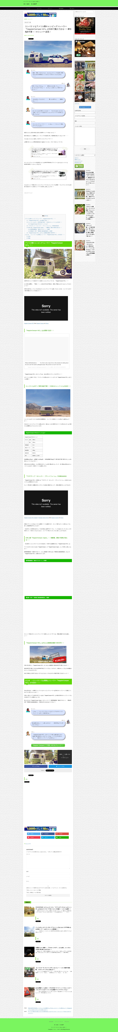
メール (28, 876)
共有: (29, 236)
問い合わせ (72, 8)
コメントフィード (78, 161)
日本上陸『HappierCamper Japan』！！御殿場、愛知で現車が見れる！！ (44, 227)
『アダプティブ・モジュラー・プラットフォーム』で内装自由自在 (43, 225)
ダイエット (50, 8)
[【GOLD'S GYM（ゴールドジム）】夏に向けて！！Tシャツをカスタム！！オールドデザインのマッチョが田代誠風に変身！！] (80, 86)
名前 (27, 871)
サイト (27, 881)
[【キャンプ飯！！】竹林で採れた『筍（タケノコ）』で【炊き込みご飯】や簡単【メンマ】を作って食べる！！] (90, 76)
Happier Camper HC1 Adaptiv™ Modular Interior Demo (36, 517)
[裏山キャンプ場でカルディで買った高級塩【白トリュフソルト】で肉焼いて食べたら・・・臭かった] (80, 97)
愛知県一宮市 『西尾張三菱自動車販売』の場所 (40, 231)
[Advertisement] (35, 203)
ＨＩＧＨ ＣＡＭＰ (30, 4)
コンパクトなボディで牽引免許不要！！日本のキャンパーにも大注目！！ (44, 222)
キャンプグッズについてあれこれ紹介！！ (59, 1027)
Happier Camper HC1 (29, 323)
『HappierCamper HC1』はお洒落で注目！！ (38, 220)
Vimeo (47, 323)
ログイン (77, 157)
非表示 (46, 215)
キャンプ (28, 8)
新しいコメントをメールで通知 (34, 890)
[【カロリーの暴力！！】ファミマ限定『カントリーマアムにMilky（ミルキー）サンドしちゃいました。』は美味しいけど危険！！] (80, 76)
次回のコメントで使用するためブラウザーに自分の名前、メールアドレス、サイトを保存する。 (46, 887)
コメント (28, 854)
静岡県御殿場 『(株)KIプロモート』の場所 (39, 229)
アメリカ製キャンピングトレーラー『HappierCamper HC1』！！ (40, 218)
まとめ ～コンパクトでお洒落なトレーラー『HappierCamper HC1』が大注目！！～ (45, 234)
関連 (28, 238)
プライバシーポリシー (59, 1021)
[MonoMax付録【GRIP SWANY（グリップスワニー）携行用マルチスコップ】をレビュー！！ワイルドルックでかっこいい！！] (80, 66)
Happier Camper (40, 323)
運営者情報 (61, 8)
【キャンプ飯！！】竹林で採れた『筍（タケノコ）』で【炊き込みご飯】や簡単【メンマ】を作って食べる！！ (90, 231)
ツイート (77, 103)
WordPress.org (78, 162)
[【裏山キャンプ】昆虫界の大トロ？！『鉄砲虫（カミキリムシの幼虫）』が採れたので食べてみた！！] (90, 86)
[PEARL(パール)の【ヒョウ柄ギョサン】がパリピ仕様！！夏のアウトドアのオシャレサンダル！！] (90, 66)
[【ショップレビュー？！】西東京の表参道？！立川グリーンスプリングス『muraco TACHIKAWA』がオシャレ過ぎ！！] (90, 97)
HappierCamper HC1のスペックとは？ (38, 224)
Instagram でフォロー (85, 107)
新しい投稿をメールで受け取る (34, 892)
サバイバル (39, 8)
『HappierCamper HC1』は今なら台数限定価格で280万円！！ (42, 232)
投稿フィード (77, 159)
